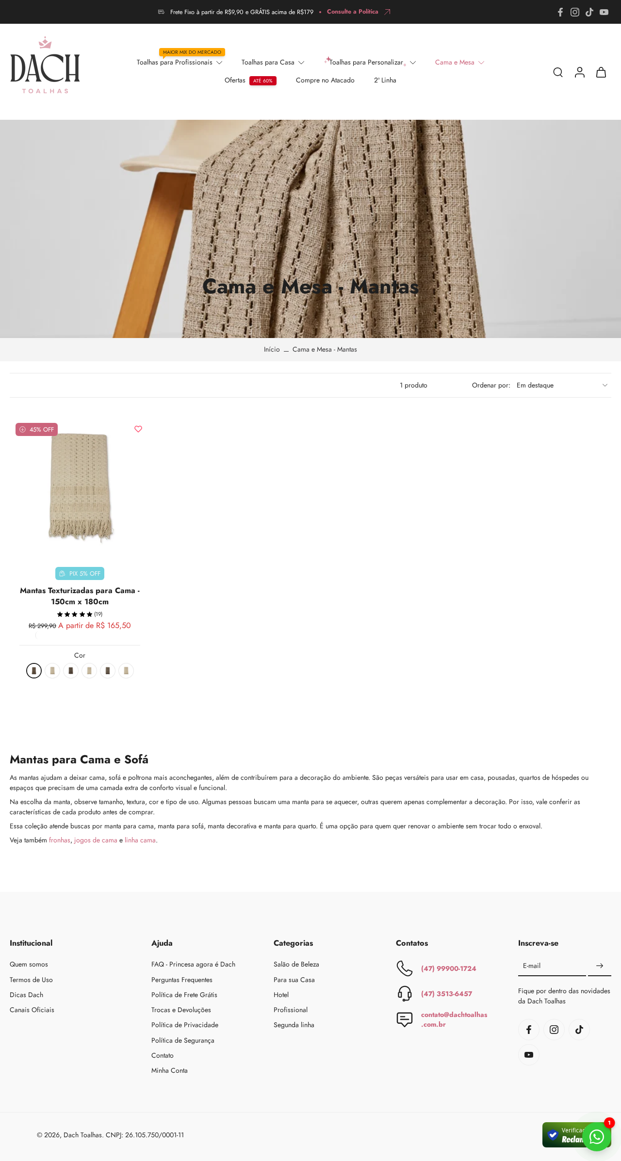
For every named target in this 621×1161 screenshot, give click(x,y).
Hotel (281, 995)
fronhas (59, 840)
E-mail (531, 965)
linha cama (140, 840)
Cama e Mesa (454, 62)
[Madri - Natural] (89, 670)
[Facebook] (560, 12)
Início (272, 349)
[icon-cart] (600, 71)
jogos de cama (95, 840)
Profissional (291, 1010)
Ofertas (235, 80)
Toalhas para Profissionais (174, 62)
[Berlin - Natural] (52, 670)
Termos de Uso (31, 979)
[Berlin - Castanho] (34, 670)
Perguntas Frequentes (181, 979)
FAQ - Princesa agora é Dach (193, 964)
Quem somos (29, 964)
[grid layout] (452, 385)
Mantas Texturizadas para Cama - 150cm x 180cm (80, 596)
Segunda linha (294, 1025)
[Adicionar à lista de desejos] (138, 428)
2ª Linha (385, 80)
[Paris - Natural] (126, 670)
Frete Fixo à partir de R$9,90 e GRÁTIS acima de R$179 (241, 12)
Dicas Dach (26, 995)
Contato (162, 1055)
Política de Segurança (182, 1040)
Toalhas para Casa (268, 62)
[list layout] (441, 385)
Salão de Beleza (296, 964)
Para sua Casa (294, 979)
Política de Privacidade (184, 1025)
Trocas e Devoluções (181, 1010)
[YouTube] (604, 12)
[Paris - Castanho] (107, 670)
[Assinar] (599, 966)
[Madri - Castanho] (71, 670)
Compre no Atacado (325, 80)
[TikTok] (589, 12)
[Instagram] (575, 12)
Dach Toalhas (83, 1134)
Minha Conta (169, 1070)
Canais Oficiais (32, 1010)
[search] (558, 71)
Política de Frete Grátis (184, 995)
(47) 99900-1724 (448, 968)
